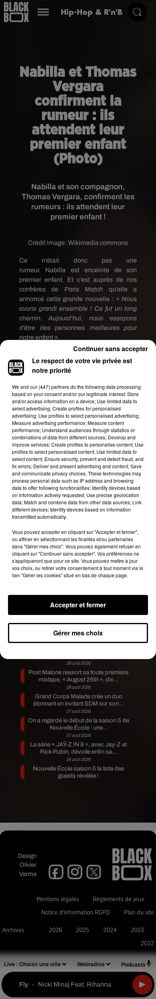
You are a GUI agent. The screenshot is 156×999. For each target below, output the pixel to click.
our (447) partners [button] (49, 386)
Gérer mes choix (78, 632)
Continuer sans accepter (110, 348)
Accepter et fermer (78, 604)
